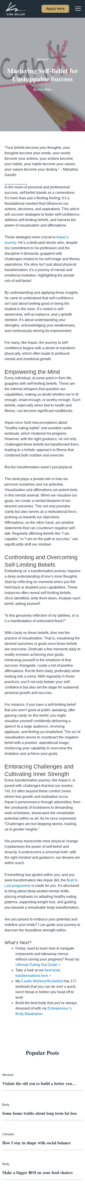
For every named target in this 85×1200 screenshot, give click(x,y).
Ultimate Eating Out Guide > (37, 965)
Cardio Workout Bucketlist (42, 981)
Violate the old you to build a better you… (39, 1083)
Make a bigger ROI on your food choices (37, 1172)
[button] (55, 9)
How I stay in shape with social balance (36, 1143)
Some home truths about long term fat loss (39, 1113)
